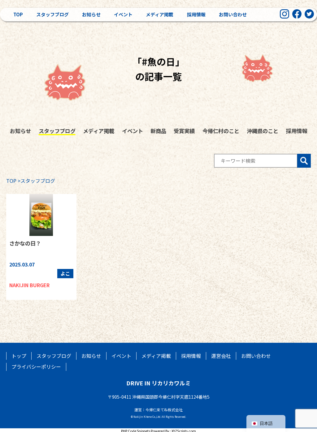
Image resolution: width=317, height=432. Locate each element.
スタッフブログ (52, 14)
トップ (18, 355)
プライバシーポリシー (36, 366)
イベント (123, 14)
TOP (11, 180)
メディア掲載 (159, 14)
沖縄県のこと (262, 131)
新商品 (158, 131)
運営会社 (221, 355)
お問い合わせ (233, 14)
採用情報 (196, 14)
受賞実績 (184, 131)
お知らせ (91, 14)
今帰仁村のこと (220, 131)
